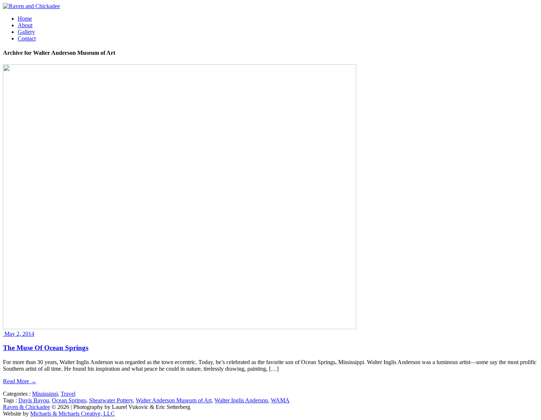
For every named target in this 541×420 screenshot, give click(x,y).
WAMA (280, 400)
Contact (27, 38)
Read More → (19, 381)
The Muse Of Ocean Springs (45, 348)
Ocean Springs (69, 400)
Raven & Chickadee (26, 407)
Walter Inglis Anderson (241, 400)
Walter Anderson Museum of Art (174, 400)
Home (25, 18)
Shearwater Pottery (111, 400)
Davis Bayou (33, 400)
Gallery (26, 32)
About (25, 25)
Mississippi (45, 394)
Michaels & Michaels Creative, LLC (72, 413)
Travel (68, 394)
